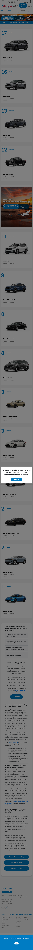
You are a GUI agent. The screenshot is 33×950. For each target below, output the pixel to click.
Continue (16, 479)
